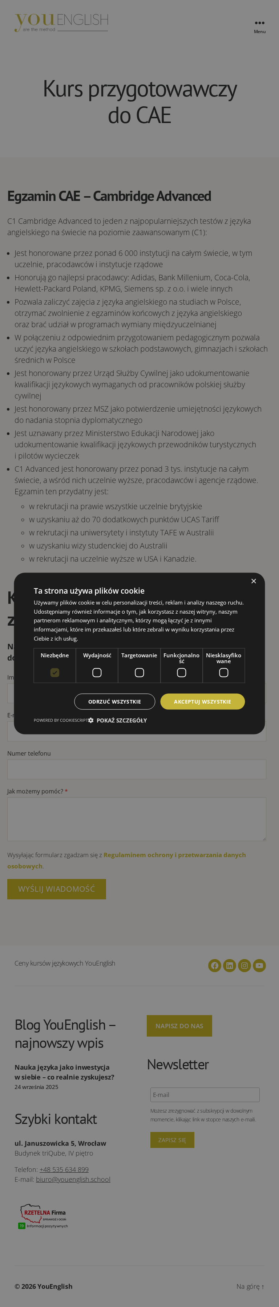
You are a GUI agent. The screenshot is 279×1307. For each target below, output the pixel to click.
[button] (117, 720)
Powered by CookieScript (61, 720)
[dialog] (139, 653)
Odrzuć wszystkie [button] (114, 701)
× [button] (253, 581)
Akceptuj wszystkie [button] (202, 701)
